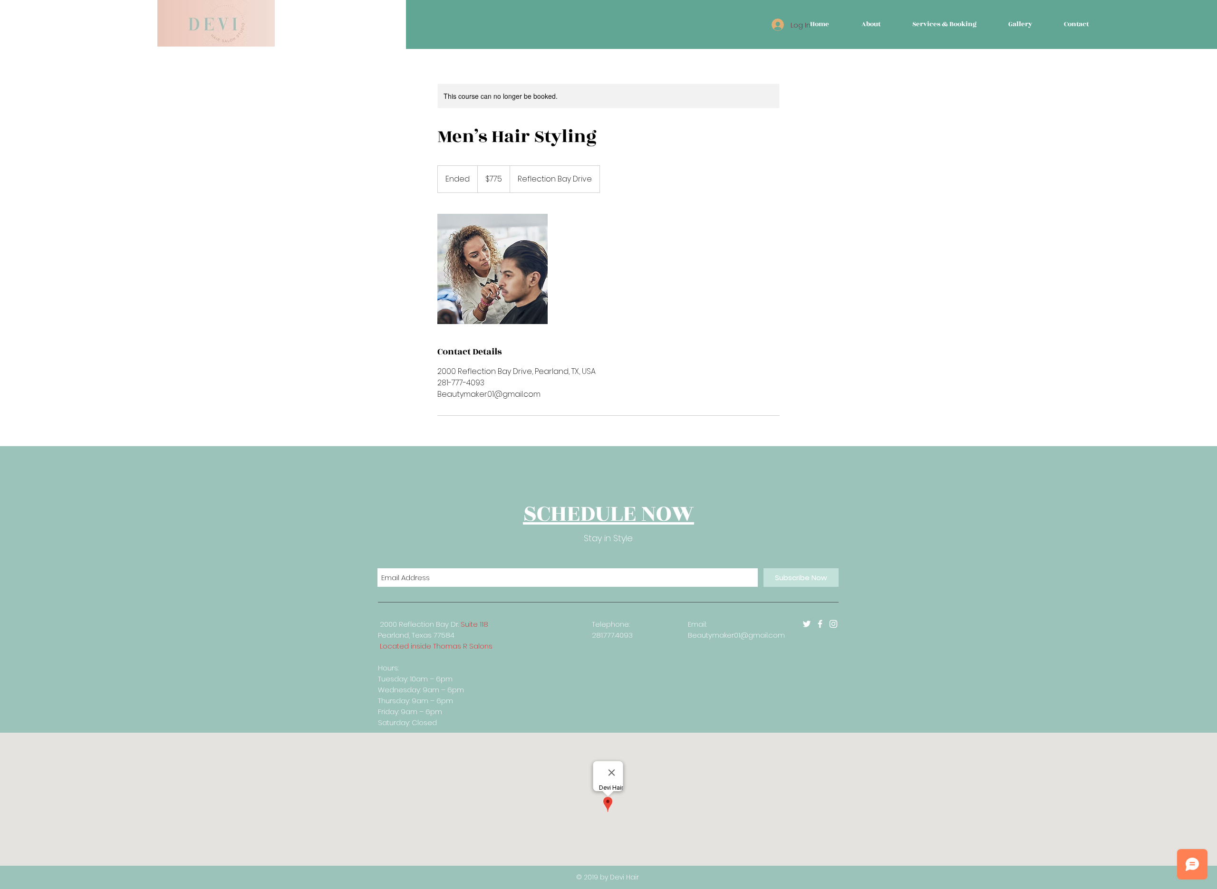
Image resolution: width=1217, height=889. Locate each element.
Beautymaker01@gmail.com (736, 635)
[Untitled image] (492, 269)
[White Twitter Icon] (807, 624)
